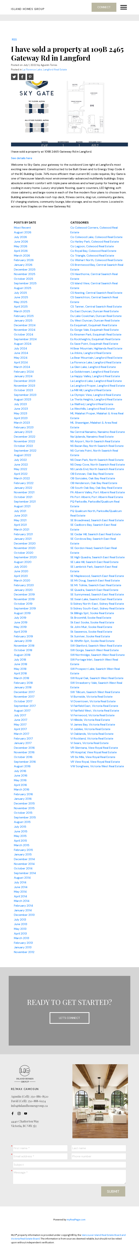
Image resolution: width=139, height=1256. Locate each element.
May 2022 (20, 469)
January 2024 (23, 376)
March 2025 (22, 311)
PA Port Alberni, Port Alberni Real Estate (96, 497)
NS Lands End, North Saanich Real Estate (97, 469)
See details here (21, 158)
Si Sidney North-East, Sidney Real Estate (97, 604)
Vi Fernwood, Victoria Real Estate (92, 715)
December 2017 (24, 692)
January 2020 (23, 590)
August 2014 (22, 878)
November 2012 (24, 952)
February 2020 (24, 585)
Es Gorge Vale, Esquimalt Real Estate (94, 330)
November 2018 (24, 646)
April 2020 (21, 576)
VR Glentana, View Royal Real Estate (94, 748)
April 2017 (20, 729)
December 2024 (25, 325)
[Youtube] (26, 1113)
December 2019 (24, 594)
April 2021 (20, 525)
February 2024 (24, 372)
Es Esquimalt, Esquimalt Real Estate (93, 325)
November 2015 (24, 808)
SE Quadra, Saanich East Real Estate (94, 590)
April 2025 (21, 306)
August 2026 (22, 232)
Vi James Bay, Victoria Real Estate (92, 724)
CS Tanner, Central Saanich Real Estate (96, 306)
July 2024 (20, 348)
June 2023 (21, 409)
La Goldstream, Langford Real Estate (94, 372)
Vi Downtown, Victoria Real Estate (93, 701)
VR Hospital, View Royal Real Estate (93, 752)
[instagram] (20, 1113)
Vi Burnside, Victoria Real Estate (91, 696)
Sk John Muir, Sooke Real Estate (91, 627)
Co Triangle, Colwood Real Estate (92, 255)
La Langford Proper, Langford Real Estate (97, 386)
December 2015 (24, 803)
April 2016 (20, 785)
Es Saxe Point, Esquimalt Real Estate (94, 344)
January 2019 (23, 641)
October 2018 (23, 650)
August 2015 (22, 822)
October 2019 (23, 604)
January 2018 (22, 687)
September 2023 (25, 395)
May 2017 (20, 724)
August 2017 (22, 710)
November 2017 (24, 696)
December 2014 (24, 859)
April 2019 (20, 632)
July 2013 (20, 919)
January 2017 (23, 743)
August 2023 (22, 399)
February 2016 (23, 794)
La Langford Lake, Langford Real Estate (96, 381)
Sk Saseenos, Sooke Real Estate (91, 632)
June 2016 (20, 775)
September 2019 (25, 608)
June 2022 (21, 464)
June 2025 (21, 297)
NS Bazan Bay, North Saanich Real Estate (97, 446)
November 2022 (24, 441)
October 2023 (23, 390)
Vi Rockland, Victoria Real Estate (91, 738)
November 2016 (24, 752)
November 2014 (24, 864)
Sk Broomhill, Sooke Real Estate (90, 618)
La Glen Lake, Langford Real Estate (93, 367)
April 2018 (20, 673)
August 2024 (22, 344)
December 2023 (24, 381)
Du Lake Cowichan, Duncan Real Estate (96, 316)
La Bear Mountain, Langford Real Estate (96, 358)
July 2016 (20, 771)
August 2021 (22, 506)
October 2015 (23, 813)
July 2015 (20, 827)
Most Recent (22, 228)
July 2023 (20, 404)
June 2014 (21, 887)
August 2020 (22, 562)
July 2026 (20, 237)
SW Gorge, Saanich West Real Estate (94, 650)
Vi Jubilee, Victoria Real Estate (90, 729)
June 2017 (20, 720)
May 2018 (20, 669)
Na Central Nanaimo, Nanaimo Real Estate (97, 432)
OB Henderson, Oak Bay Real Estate (93, 483)
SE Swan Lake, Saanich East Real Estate (96, 599)
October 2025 (23, 279)
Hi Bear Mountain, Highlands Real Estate (96, 348)
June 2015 (20, 831)
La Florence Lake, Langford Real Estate (44, 69)
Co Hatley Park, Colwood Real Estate (94, 241)
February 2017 (23, 738)
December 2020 (25, 543)
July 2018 (20, 659)
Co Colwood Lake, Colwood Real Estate (96, 237)
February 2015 (23, 850)
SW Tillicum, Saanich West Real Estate (95, 692)
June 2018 (20, 664)
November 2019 (24, 599)
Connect (104, 7)
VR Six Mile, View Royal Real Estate (92, 757)
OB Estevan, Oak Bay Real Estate (91, 474)
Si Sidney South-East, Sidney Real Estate (97, 608)
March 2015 (21, 845)
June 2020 (21, 571)
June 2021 (20, 515)
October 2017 (23, 701)
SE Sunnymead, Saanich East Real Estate (97, 594)
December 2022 (24, 437)
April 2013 (20, 933)
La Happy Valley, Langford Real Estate (95, 376)
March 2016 (21, 789)
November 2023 (24, 386)
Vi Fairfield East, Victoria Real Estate (94, 706)
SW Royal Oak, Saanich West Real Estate (96, 678)
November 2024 (24, 330)
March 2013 (21, 938)
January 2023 (23, 432)
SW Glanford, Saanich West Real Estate (96, 646)
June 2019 (20, 622)
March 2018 (21, 678)
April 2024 (21, 362)
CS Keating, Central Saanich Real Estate (96, 293)
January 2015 (23, 854)
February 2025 (24, 316)
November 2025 (24, 274)
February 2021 (23, 534)
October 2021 (23, 497)
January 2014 (23, 910)
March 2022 (22, 478)
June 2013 (20, 924)
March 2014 (22, 901)
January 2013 (22, 947)
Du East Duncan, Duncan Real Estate (94, 311)
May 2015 (20, 836)
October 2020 (23, 553)
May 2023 (20, 413)
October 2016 (23, 757)
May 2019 (20, 627)
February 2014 (23, 905)
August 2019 (22, 613)
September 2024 (25, 339)
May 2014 (20, 892)
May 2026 (20, 246)
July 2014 (20, 882)
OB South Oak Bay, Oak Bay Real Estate (96, 488)
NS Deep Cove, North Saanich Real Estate (97, 464)
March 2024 (22, 367)
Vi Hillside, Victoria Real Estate (90, 720)
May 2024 (21, 358)
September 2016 (25, 762)
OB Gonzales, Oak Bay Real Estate (92, 478)
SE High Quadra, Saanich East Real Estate (97, 557)
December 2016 (24, 748)
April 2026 (21, 251)
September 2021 (25, 501)
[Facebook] (13, 1113)
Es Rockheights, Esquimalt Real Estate (95, 339)
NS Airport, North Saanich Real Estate (95, 441)
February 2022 (23, 483)
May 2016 (20, 780)
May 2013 (20, 929)
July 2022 (20, 460)
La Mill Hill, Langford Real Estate (90, 390)
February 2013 (23, 943)
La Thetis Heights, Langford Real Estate (96, 399)
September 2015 (25, 817)
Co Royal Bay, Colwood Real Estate (93, 251)
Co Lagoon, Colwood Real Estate (92, 246)
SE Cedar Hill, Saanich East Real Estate (95, 534)
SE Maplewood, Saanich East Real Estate (97, 576)
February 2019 (23, 636)
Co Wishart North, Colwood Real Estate (96, 260)
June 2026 (21, 241)
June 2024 (21, 353)
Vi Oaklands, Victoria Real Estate (91, 734)
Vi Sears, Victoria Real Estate (89, 743)
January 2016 (23, 799)
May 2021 (20, 520)
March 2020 (22, 580)
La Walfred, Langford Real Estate (91, 404)
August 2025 (22, 288)
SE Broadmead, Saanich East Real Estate (97, 520)
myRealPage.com (76, 1219)
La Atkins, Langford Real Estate (90, 353)
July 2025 (20, 293)
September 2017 (25, 706)
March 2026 (22, 255)
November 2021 (24, 492)
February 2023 (23, 427)
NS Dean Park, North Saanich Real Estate (97, 460)
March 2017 (21, 734)
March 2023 (22, 423)
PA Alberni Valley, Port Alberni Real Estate (97, 492)
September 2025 (25, 283)
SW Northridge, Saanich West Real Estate (97, 655)
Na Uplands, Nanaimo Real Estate (92, 437)
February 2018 (23, 683)
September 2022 (25, 450)
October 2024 (23, 334)
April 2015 (20, 841)
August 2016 (22, 766)
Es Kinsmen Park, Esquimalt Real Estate (95, 334)
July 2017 (20, 715)
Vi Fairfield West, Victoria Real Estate (94, 710)
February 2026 (24, 260)
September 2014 (25, 873)
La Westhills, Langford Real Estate (92, 409)
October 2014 (23, 868)
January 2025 (23, 320)
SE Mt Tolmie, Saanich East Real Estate (95, 585)
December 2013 (24, 915)
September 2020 (25, 557)
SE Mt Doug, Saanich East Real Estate (95, 580)
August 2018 (22, 655)
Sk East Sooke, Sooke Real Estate (92, 622)
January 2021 (22, 539)
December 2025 (24, 269)
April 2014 (20, 896)
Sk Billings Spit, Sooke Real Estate (92, 613)
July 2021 (20, 511)
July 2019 (20, 618)
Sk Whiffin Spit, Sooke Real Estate (92, 641)
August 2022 (22, 455)
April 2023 (21, 418)
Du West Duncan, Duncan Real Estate (95, 320)
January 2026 (23, 265)
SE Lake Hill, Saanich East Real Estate (94, 562)
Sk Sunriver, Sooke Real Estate (90, 636)
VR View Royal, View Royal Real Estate (95, 762)
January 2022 (23, 488)
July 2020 (20, 567)
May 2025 (20, 302)
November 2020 (24, 548)
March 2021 (21, 529)
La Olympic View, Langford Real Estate (95, 395)
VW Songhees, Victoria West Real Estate (97, 766)
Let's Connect (69, 1018)
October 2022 (23, 446)
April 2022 (21, 474)
